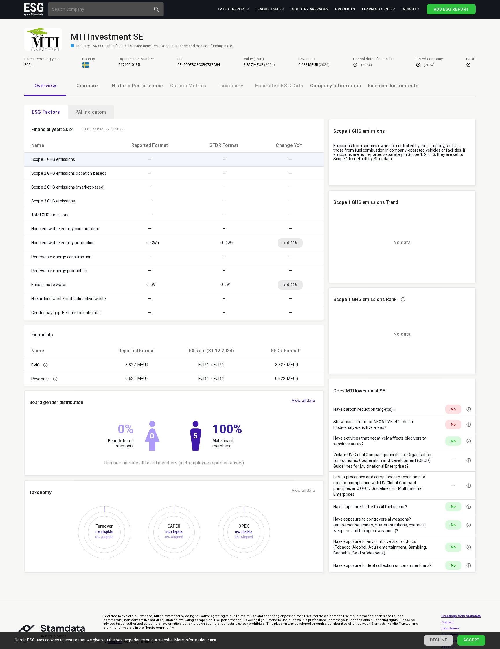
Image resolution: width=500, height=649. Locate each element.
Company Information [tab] (335, 86)
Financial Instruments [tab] (393, 86)
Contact (447, 622)
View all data (303, 400)
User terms (450, 628)
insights (410, 9)
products (345, 9)
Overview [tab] (45, 86)
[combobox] (100, 9)
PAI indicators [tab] (91, 112)
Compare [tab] (87, 86)
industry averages (309, 9)
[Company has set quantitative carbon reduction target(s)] (468, 409)
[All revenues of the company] (55, 379)
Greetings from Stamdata (461, 616)
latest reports (233, 9)
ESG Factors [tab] (46, 112)
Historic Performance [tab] (137, 86)
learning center (378, 9)
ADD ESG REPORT (451, 9)
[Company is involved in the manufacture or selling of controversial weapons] (468, 525)
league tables (269, 9)
